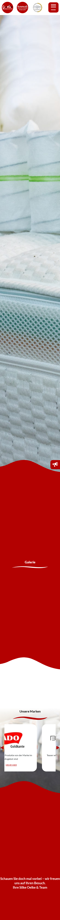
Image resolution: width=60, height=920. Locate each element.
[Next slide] (57, 747)
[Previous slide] (2, 747)
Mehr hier (30, 765)
